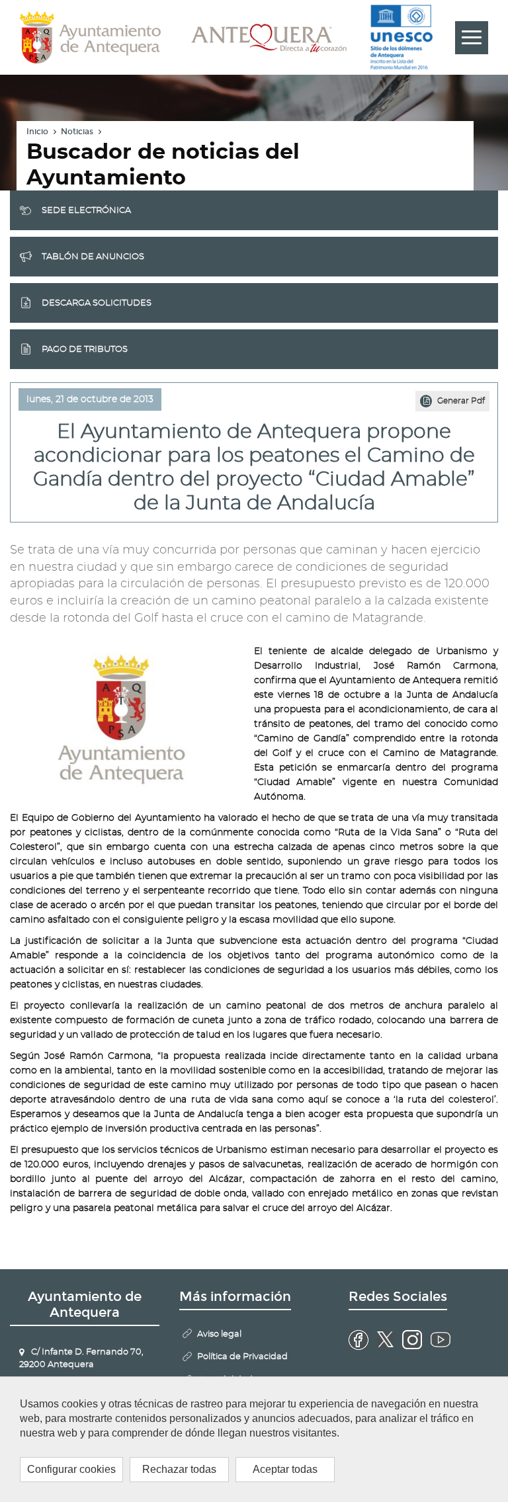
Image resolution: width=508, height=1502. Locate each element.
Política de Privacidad (242, 1357)
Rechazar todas (179, 1469)
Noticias (77, 131)
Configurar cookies (71, 1469)
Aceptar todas (285, 1469)
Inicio (37, 131)
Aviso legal (219, 1334)
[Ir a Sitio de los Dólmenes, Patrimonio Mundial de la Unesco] (402, 37)
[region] (254, 1439)
